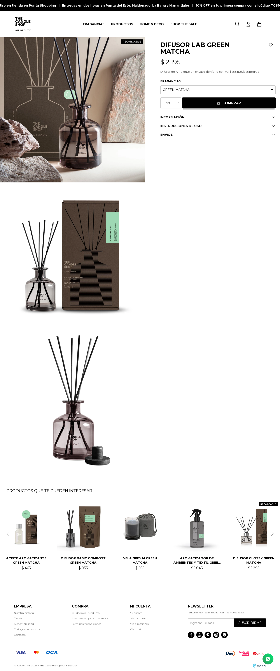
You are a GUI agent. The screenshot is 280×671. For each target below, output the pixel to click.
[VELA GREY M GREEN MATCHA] (140, 526)
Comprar (231, 103)
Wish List (135, 629)
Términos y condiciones (86, 623)
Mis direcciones (139, 623)
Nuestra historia (24, 612)
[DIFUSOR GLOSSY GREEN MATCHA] (254, 526)
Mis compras (138, 618)
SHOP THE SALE (183, 24)
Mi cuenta (136, 612)
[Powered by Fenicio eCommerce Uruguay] (259, 665)
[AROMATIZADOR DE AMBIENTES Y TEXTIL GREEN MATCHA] (197, 526)
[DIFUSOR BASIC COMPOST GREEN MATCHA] (83, 526)
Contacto (20, 634)
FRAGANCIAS (94, 24)
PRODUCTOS (122, 24)
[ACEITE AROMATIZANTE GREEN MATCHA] (26, 526)
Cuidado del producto (86, 612)
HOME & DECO (152, 24)
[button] (237, 24)
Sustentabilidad (24, 623)
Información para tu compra (90, 618)
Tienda (18, 618)
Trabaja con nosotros (27, 629)
